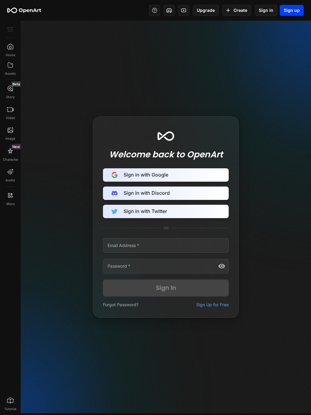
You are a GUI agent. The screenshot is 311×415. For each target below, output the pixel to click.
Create (240, 10)
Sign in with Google (146, 175)
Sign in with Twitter (145, 211)
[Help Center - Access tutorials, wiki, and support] (154, 10)
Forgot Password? (120, 304)
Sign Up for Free (212, 304)
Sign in (266, 10)
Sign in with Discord (147, 193)
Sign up (292, 10)
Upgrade (206, 10)
